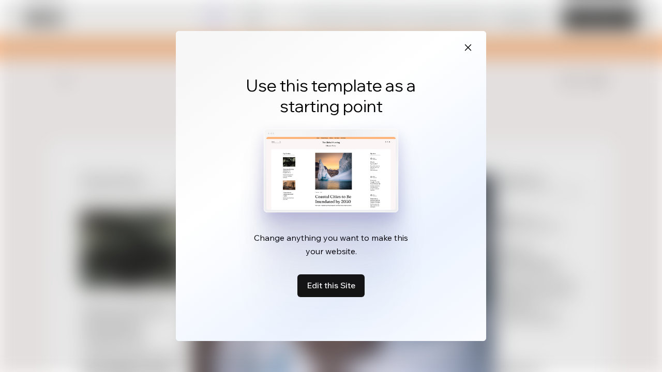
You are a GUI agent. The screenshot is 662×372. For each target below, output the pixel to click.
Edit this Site (331, 285)
